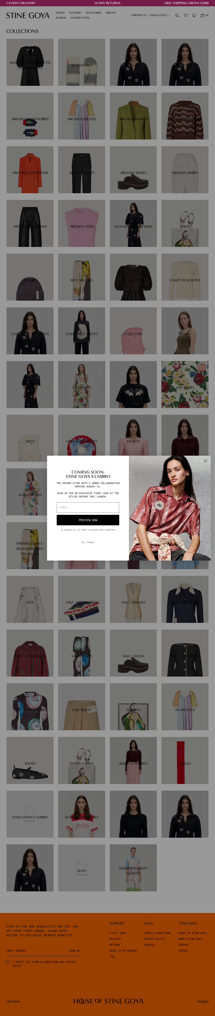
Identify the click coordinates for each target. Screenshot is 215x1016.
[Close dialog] (205, 461)
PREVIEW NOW (88, 520)
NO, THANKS (88, 542)
